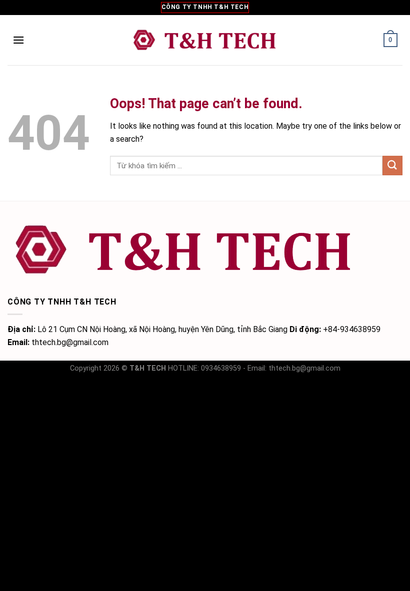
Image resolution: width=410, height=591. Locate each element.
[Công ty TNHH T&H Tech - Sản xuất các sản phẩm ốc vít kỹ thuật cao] (205, 40)
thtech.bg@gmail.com (304, 368)
